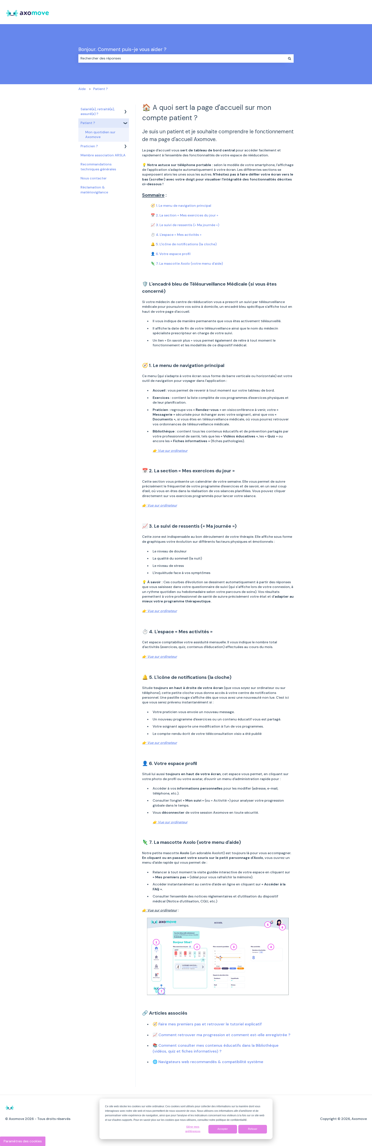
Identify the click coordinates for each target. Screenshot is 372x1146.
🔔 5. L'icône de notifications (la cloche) (184, 244)
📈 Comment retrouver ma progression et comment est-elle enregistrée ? (221, 1034)
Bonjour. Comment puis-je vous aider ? (122, 49)
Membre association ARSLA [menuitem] (103, 155)
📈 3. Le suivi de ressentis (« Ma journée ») (185, 225)
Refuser (252, 1128)
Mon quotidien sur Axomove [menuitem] (100, 134)
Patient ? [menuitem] (88, 123)
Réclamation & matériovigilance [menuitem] (94, 189)
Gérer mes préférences (192, 1129)
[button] (125, 109)
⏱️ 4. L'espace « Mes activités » (176, 234)
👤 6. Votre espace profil (171, 254)
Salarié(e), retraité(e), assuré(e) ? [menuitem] (98, 111)
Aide (82, 89)
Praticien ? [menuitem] (89, 146)
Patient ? (100, 89)
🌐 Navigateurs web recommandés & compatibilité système (208, 1061)
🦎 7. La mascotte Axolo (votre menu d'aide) (187, 263)
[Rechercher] (289, 58)
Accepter (222, 1128)
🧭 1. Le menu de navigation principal (181, 205)
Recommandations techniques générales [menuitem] (98, 166)
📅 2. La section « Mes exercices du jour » (184, 215)
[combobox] (181, 58)
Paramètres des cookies (23, 1141)
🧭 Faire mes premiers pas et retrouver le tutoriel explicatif (207, 1024)
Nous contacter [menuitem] (94, 178)
